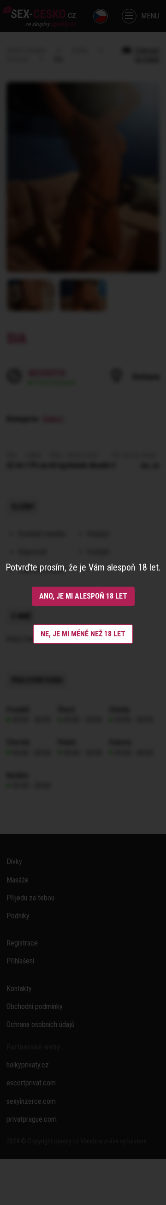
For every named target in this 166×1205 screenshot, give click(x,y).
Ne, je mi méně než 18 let (83, 633)
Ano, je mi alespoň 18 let (83, 596)
